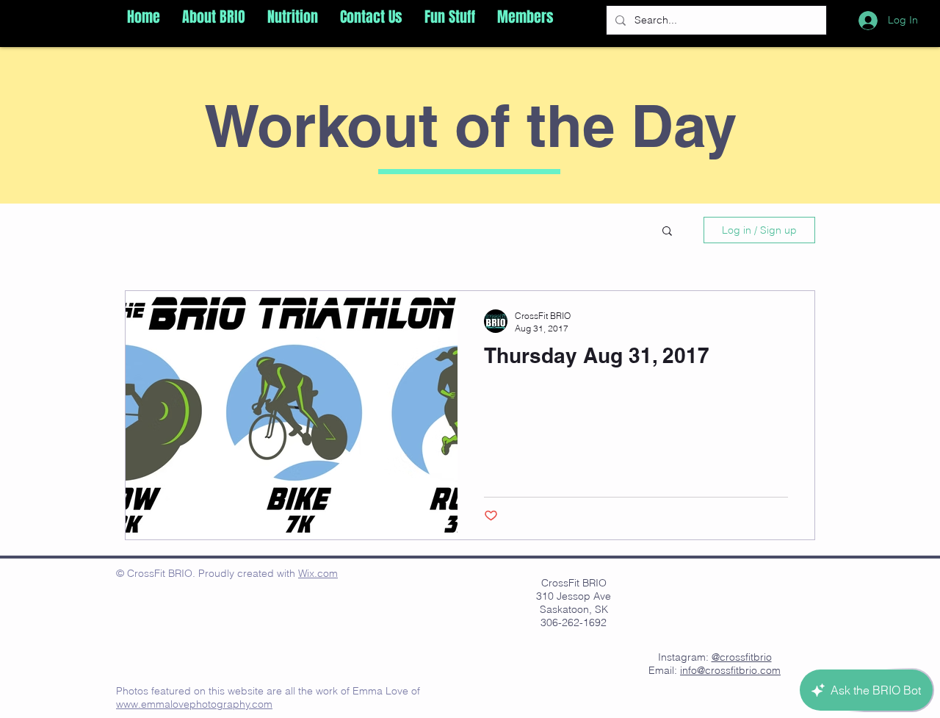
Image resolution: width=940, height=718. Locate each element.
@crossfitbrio (742, 657)
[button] (213, 17)
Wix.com (318, 573)
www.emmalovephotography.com (194, 704)
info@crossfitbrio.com (730, 670)
